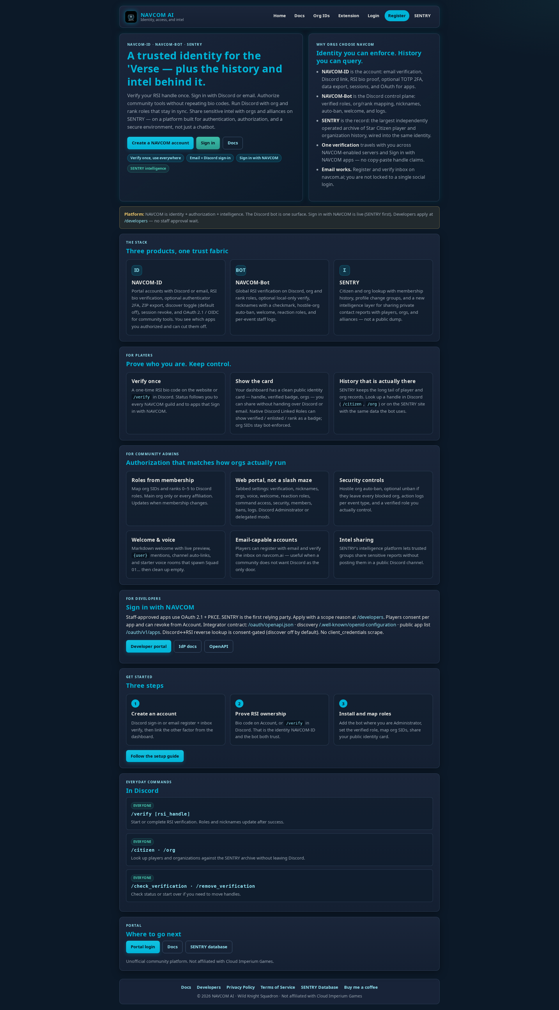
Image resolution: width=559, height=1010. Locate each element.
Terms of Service (278, 987)
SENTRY (422, 15)
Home (279, 15)
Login (373, 15)
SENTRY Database (319, 987)
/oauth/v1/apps (143, 632)
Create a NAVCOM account (160, 143)
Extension (348, 15)
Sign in (208, 143)
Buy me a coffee (361, 987)
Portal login (143, 946)
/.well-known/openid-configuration (357, 624)
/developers (136, 221)
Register (397, 15)
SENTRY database (208, 946)
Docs (299, 15)
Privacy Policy (241, 987)
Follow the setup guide (155, 756)
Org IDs (321, 15)
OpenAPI (218, 646)
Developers (209, 987)
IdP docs (188, 646)
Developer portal (149, 646)
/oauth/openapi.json (270, 624)
